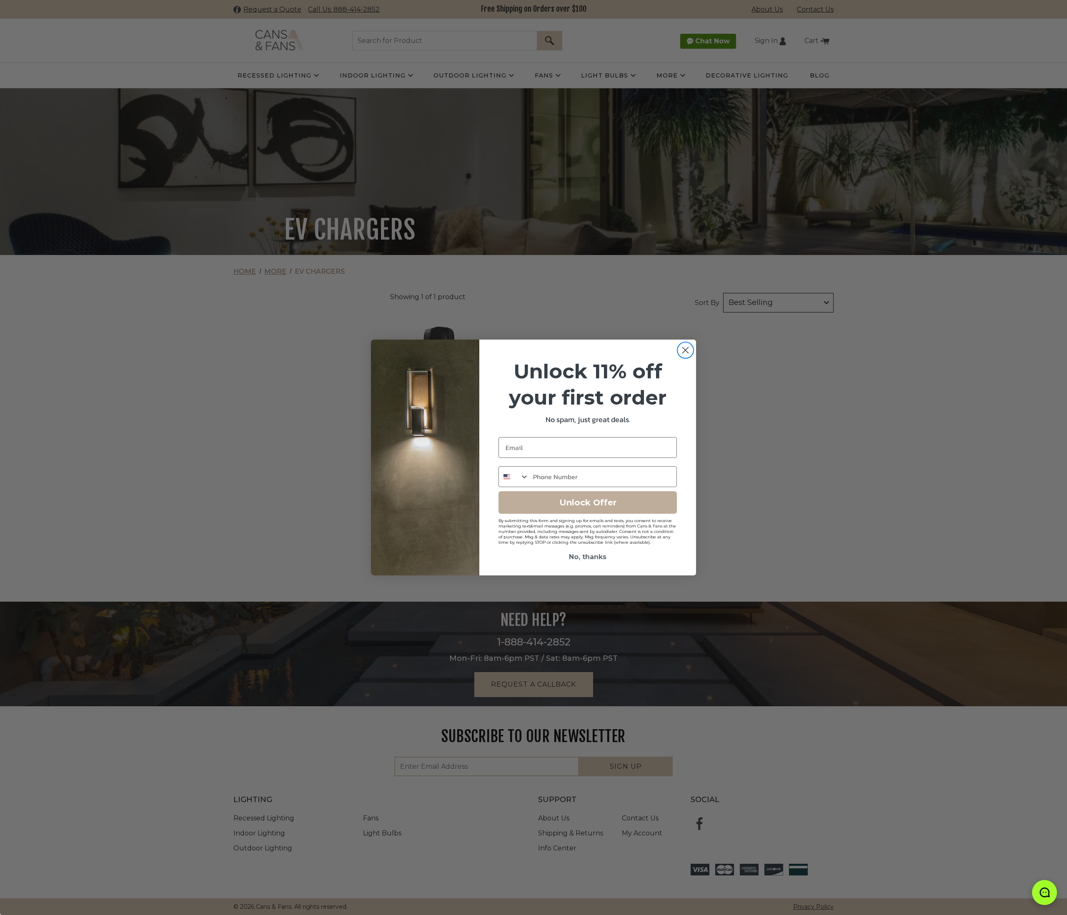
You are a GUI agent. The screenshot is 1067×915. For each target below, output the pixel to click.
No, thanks (587, 557)
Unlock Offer (587, 503)
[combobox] (514, 477)
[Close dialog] (685, 350)
